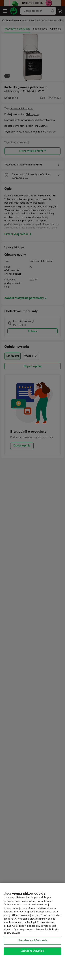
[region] (32, 920)
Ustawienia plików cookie (32, 941)
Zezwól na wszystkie (32, 951)
